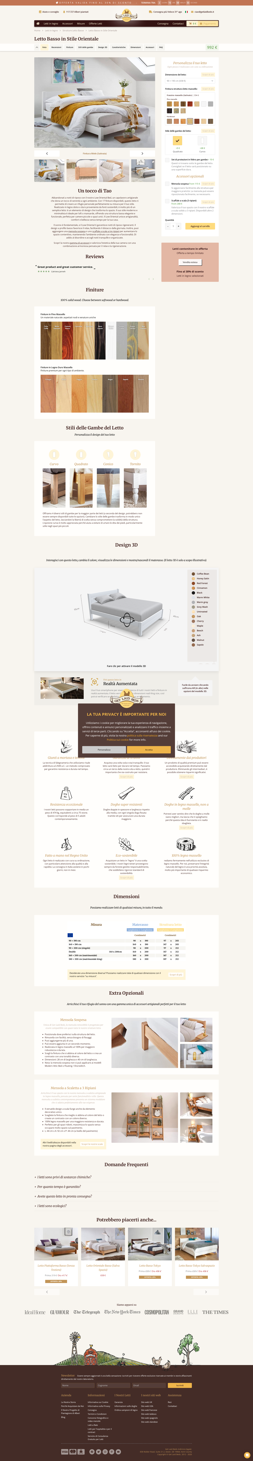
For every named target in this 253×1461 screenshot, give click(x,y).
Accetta (149, 749)
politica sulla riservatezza (142, 735)
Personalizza (104, 749)
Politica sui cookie (118, 739)
